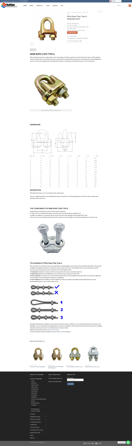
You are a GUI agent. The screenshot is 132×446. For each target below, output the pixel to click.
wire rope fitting (85, 38)
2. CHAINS (32, 414)
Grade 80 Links (34, 391)
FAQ (62, 5)
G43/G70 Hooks (34, 385)
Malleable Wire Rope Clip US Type (92, 366)
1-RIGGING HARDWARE (76, 12)
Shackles (33, 401)
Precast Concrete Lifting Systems (38, 399)
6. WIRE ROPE (33, 424)
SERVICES (32, 438)
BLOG (48, 5)
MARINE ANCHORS (35, 432)
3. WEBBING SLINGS (35, 416)
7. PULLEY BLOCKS (34, 427)
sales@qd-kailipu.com (57, 378)
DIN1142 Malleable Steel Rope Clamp (74, 366)
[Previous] (30, 357)
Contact (55, 5)
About (31, 5)
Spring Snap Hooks (35, 403)
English (114, 1)
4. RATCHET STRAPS (35, 419)
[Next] (102, 357)
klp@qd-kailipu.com (57, 331)
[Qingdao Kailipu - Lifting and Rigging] (11, 5)
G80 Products (34, 387)
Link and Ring (34, 395)
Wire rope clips (74, 36)
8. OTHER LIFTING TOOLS (36, 430)
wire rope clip (78, 38)
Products (39, 5)
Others (31, 435)
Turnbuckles (34, 405)
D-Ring (32, 381)
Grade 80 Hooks (34, 389)
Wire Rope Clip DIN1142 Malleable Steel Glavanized (55, 367)
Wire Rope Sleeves (35, 409)
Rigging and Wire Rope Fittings (51, 329)
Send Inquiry (72, 32)
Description (33, 50)
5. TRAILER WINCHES (35, 422)
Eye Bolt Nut (34, 383)
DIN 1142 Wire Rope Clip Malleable (37, 366)
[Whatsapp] (128, 442)
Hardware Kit (34, 393)
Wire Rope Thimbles (35, 411)
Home (25, 5)
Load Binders (34, 397)
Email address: (70, 378)
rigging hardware (72, 38)
